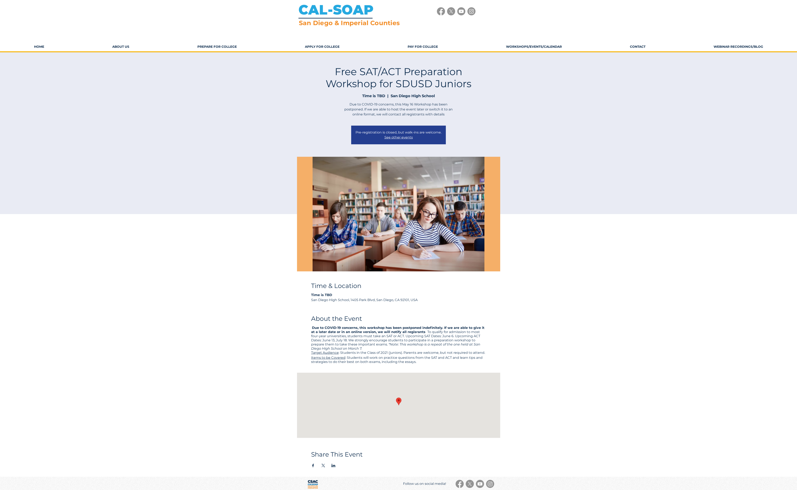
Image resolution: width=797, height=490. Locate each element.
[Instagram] (471, 11)
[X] (451, 11)
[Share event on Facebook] (313, 465)
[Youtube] (461, 11)
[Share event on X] (323, 465)
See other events (398, 137)
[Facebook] (441, 11)
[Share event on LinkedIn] (333, 465)
